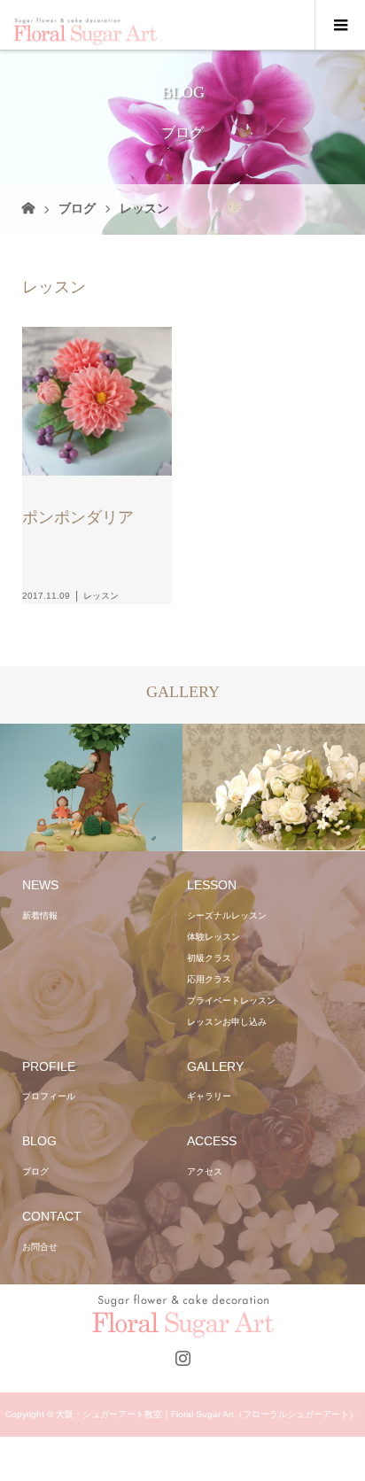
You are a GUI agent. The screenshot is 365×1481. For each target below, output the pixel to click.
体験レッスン (213, 937)
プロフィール (48, 1096)
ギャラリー (209, 1096)
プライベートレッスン (231, 1000)
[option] (91, 787)
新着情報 (40, 915)
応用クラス (209, 979)
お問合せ (40, 1247)
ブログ (77, 208)
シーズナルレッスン (227, 915)
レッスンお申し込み (227, 1022)
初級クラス (209, 958)
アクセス (204, 1171)
